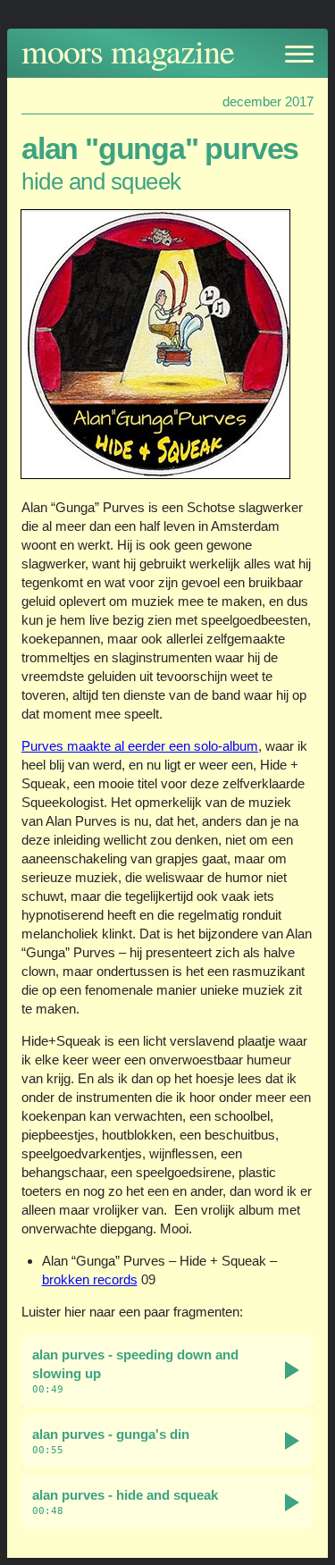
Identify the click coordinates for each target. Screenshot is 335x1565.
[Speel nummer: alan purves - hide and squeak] (292, 1502)
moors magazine (127, 50)
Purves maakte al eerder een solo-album (139, 745)
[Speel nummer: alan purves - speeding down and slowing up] (292, 1370)
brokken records (90, 1279)
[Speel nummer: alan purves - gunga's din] (292, 1440)
